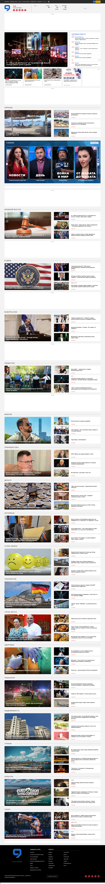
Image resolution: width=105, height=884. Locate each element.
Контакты (32, 852)
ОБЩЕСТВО (33, 1)
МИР (20, 1)
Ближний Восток (67, 863)
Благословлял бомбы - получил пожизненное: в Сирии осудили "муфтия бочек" (87, 39)
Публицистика (51, 865)
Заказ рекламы (33, 858)
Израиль (50, 852)
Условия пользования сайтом (36, 854)
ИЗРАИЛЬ (7, 1)
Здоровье (50, 856)
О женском (50, 863)
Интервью (50, 867)
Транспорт (66, 858)
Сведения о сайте (35, 849)
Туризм (65, 861)
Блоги (65, 865)
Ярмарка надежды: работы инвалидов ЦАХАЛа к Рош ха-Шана (86, 44)
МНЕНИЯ (40, 1)
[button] (44, 1)
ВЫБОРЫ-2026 (14, 1)
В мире (50, 854)
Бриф (31, 863)
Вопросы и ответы (34, 867)
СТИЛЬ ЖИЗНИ (25, 1)
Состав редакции (34, 856)
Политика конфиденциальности (37, 861)
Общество (50, 858)
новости (50, 849)
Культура (50, 861)
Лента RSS (66, 852)
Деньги (65, 854)
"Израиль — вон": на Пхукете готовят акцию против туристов (86, 49)
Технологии (66, 856)
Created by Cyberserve (9, 877)
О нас (31, 865)
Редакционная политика (35, 869)
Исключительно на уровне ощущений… (83, 53)
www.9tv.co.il (28, 875)
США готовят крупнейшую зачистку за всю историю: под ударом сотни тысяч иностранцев (86, 62)
